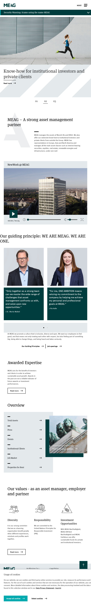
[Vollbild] (82, 219)
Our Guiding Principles (31, 346)
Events (10, 439)
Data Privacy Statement (45, 588)
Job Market (12, 458)
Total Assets (13, 420)
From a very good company (62, 449)
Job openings (52, 346)
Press (10, 429)
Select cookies (37, 598)
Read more (8, 83)
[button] (43, 327)
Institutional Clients (16, 448)
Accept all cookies (13, 598)
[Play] (14, 214)
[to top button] (83, 565)
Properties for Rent (16, 467)
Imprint (58, 588)
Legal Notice (54, 568)
